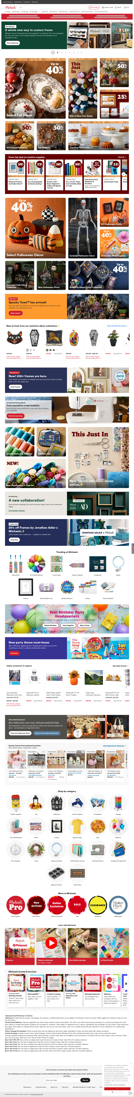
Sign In (9, 42)
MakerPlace (18, 2)
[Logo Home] (10, 7)
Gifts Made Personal (35, 775)
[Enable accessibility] (130, 1093)
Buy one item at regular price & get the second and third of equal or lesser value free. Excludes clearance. (47, 1044)
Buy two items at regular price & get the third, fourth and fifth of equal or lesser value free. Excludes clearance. (48, 1051)
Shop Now (14, 540)
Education (35, 2)
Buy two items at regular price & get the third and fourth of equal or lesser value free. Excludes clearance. (47, 1049)
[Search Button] (21, 7)
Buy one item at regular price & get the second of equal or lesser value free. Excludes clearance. (43, 1042)
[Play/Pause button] (53, 52)
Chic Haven (12, 775)
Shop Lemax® (16, 313)
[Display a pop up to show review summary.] (102, 773)
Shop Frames (15, 387)
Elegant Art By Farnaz (74, 773)
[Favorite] (24, 752)
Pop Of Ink (51, 775)
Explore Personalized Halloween (47, 733)
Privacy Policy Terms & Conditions (115, 1085)
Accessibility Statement (36, 1094)
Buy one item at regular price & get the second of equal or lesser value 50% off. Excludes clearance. (46, 1040)
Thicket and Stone (93, 775)
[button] (117, 1092)
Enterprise (27, 2)
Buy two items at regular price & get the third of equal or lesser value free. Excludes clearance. (43, 1046)
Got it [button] (117, 1089)
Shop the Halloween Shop (20, 733)
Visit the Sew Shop (15, 416)
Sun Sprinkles (111, 775)
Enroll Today (22, 42)
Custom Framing (8, 2)
